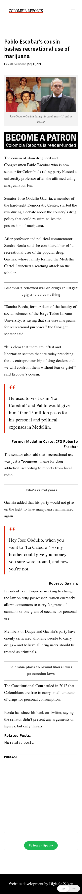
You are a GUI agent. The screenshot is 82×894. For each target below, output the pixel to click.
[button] (68, 888)
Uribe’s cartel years (41, 490)
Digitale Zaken (61, 883)
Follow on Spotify (41, 845)
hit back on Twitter (46, 712)
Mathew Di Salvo (16, 64)
